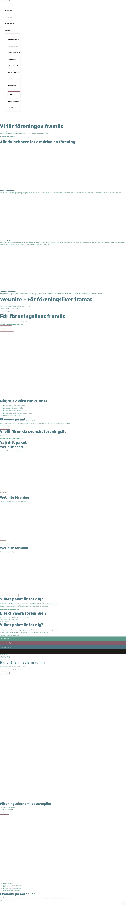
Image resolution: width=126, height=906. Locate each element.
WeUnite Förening (9, 17)
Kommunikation (13, 46)
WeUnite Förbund (9, 23)
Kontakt (11, 107)
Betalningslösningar (14, 72)
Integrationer (12, 85)
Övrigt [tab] (3, 651)
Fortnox (14, 94)
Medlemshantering (14, 39)
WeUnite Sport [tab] (5, 638)
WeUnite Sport (8, 10)
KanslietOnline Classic (14, 65)
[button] (9, 30)
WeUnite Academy (14, 101)
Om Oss (7, 30)
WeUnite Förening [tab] (6, 643)
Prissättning (12, 59)
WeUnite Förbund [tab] (6, 647)
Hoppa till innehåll (5, 0)
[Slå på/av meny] (12, 35)
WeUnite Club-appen (14, 52)
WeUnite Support (13, 78)
